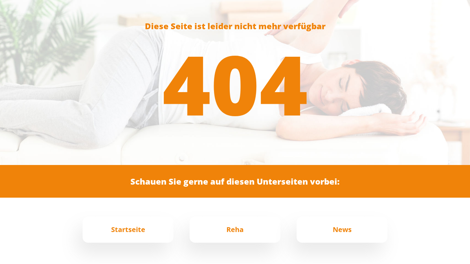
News (342, 229)
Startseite (128, 229)
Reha (235, 229)
